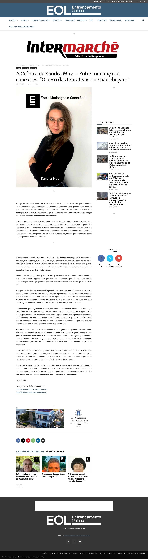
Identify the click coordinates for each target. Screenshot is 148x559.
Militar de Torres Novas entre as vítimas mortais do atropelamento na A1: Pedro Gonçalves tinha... (120, 161)
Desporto (57, 20)
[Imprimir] (43, 440)
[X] (140, 1)
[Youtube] (144, 1)
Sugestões (102, 20)
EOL (91, 20)
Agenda (24, 20)
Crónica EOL (25, 68)
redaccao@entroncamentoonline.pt (77, 536)
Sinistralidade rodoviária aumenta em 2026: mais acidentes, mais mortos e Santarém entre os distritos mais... (119, 180)
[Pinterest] (28, 440)
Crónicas (81, 20)
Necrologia (129, 20)
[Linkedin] (38, 440)
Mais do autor (55, 451)
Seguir (110, 255)
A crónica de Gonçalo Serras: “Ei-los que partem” (53, 475)
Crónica (23, 65)
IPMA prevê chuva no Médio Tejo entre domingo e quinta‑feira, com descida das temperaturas (120, 199)
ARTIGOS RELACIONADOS (30, 451)
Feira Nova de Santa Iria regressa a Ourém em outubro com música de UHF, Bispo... (120, 132)
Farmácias (69, 20)
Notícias (12, 20)
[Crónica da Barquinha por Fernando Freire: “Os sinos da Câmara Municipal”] (28, 464)
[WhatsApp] (33, 440)
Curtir (101, 255)
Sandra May (34, 68)
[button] (143, 21)
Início (17, 65)
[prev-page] (17, 485)
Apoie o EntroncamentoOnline (122, 1)
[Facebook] (137, 1)
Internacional (116, 20)
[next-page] (21, 485)
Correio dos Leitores (41, 20)
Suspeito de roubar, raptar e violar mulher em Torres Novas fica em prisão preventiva (120, 146)
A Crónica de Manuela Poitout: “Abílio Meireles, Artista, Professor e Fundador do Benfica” (78, 477)
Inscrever (118, 255)
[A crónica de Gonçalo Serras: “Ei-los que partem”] (54, 464)
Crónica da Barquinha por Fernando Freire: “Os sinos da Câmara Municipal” (26, 476)
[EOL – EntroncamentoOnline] (74, 10)
